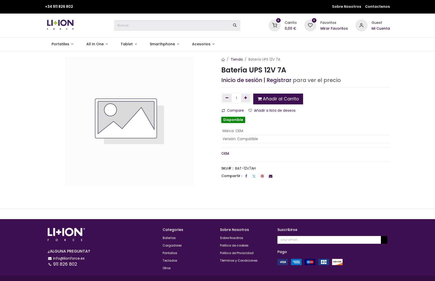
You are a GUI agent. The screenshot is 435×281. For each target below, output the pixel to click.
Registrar (279, 80)
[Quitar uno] (227, 98)
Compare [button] (235, 110)
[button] (384, 240)
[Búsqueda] (235, 25)
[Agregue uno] (245, 98)
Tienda (237, 59)
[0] (275, 25)
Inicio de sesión (241, 80)
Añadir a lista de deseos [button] (275, 110)
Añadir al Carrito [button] (280, 99)
